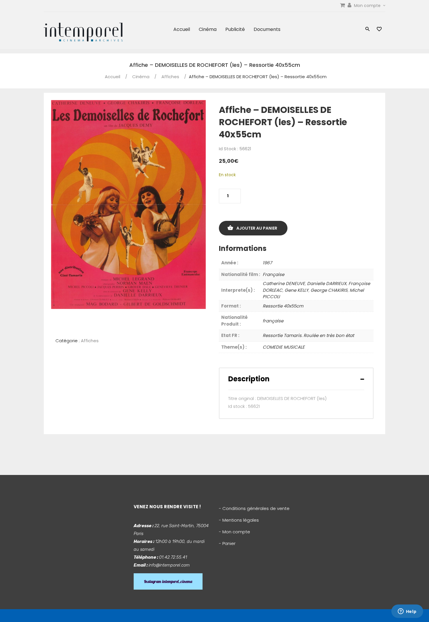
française (273, 321)
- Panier (227, 543)
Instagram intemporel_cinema (168, 581)
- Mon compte (234, 532)
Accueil (181, 29)
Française (273, 274)
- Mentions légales (239, 520)
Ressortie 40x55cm (283, 306)
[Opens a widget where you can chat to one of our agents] (407, 611)
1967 (267, 263)
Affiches (170, 77)
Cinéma (208, 29)
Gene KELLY (296, 290)
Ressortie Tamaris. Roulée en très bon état (308, 335)
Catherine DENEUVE (284, 283)
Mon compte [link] (368, 5)
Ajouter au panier (256, 228)
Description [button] (249, 379)
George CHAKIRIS (329, 290)
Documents (267, 29)
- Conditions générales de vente (254, 508)
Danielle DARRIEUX (326, 283)
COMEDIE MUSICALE (284, 347)
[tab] (296, 379)
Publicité (235, 29)
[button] (367, 30)
